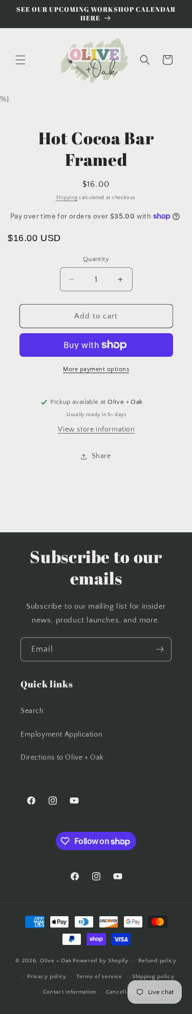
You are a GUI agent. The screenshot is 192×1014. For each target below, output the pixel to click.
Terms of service (99, 977)
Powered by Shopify (101, 961)
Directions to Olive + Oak (62, 757)
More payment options (96, 369)
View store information (96, 429)
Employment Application (61, 734)
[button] (20, 60)
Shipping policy (153, 977)
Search (32, 711)
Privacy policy (47, 977)
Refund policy (157, 961)
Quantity (96, 259)
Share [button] (101, 456)
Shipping (67, 198)
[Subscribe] (159, 649)
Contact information (69, 992)
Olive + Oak (56, 961)
